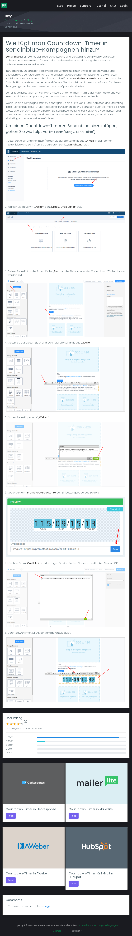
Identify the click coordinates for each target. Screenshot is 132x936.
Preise (71, 5)
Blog (60, 5)
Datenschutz (84, 925)
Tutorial (100, 5)
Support (85, 5)
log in (48, 906)
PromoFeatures (14, 20)
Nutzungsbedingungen (106, 925)
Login (124, 5)
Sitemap (57, 931)
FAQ (113, 5)
